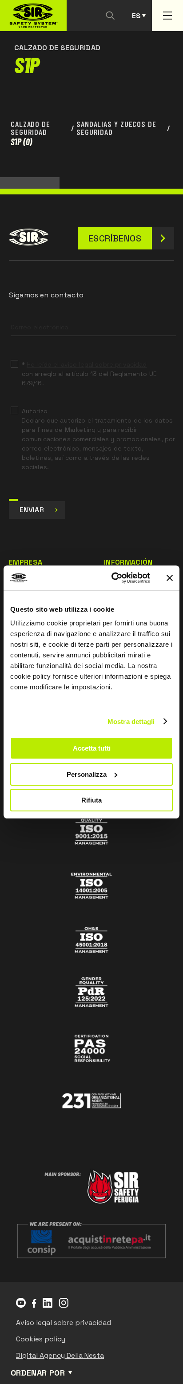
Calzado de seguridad (30, 128)
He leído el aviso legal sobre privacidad (87, 364)
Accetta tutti (92, 748)
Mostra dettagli (131, 721)
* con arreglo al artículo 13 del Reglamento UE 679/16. (89, 373)
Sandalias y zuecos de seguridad (116, 128)
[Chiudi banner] (170, 578)
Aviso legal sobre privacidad (63, 1322)
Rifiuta (91, 800)
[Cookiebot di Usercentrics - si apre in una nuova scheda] (113, 578)
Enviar (32, 509)
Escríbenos (114, 238)
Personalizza (87, 774)
